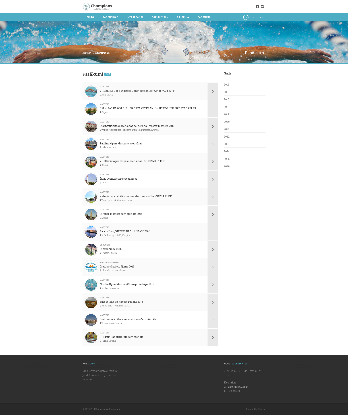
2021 (226, 129)
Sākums (86, 53)
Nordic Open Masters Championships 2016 (127, 284)
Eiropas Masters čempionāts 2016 (121, 213)
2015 (226, 84)
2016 (107, 74)
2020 (227, 121)
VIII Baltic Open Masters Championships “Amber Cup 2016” (137, 90)
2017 (226, 99)
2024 (227, 151)
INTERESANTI (135, 17)
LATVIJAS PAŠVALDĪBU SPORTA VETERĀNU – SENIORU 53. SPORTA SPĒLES (148, 108)
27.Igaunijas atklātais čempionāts (121, 337)
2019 (226, 114)
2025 (227, 159)
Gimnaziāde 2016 (111, 249)
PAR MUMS (204, 17)
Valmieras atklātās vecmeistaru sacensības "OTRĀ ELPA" (136, 196)
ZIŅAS (90, 17)
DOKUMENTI (159, 17)
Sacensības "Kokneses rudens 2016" (122, 301)
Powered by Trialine (256, 409)
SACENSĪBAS (110, 17)
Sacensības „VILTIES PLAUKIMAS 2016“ (125, 231)
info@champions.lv (236, 386)
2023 (226, 144)
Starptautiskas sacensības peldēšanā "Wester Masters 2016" (137, 126)
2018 (226, 107)
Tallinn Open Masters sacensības (121, 143)
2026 (227, 166)
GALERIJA (183, 17)
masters (104, 87)
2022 (227, 136)
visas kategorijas (109, 262)
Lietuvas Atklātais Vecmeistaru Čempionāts (128, 319)
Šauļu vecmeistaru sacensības (118, 178)
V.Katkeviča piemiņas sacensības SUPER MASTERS (132, 161)
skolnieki (105, 245)
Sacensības (102, 53)
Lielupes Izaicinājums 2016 (117, 266)
